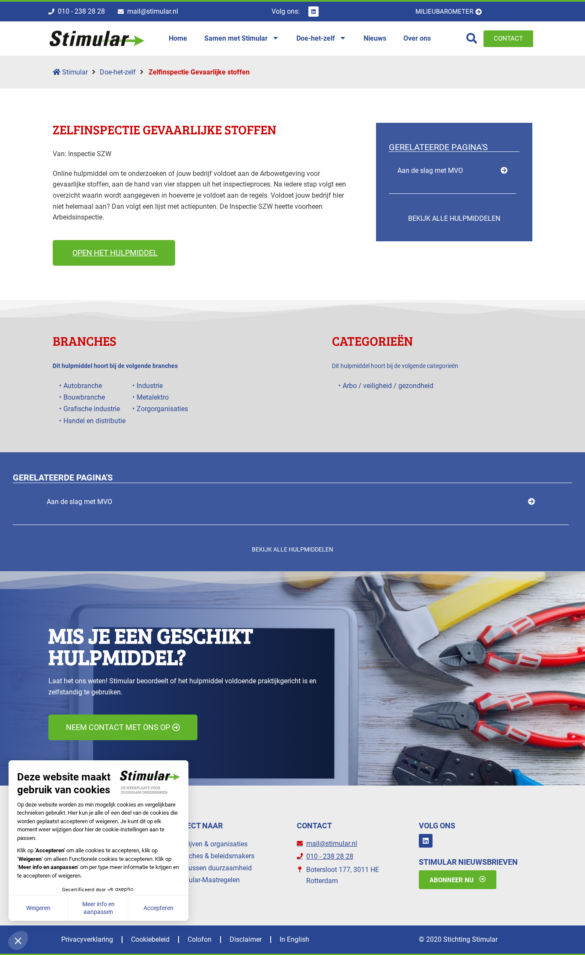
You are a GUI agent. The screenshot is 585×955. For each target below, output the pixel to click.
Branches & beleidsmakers (214, 856)
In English (294, 939)
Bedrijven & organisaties (211, 844)
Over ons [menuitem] (417, 38)
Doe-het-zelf (118, 72)
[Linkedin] (313, 11)
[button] (114, 253)
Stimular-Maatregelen (207, 880)
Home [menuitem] (178, 38)
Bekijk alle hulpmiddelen (454, 218)
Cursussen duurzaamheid (213, 868)
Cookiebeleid (150, 939)
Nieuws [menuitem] (375, 38)
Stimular (74, 72)
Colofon (200, 939)
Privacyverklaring (87, 939)
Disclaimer (246, 939)
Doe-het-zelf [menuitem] (315, 38)
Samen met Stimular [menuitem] (236, 38)
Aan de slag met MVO (430, 170)
